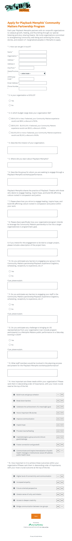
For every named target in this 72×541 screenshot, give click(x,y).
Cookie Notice (38, 536)
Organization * (13, 56)
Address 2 (11, 64)
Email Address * (13, 83)
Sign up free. (45, 527)
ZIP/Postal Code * (11, 78)
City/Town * (12, 68)
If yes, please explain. (15, 281)
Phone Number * (13, 87)
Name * (10, 52)
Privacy (32, 536)
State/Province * (13, 72)
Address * (11, 60)
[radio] (8, 101)
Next (36, 516)
